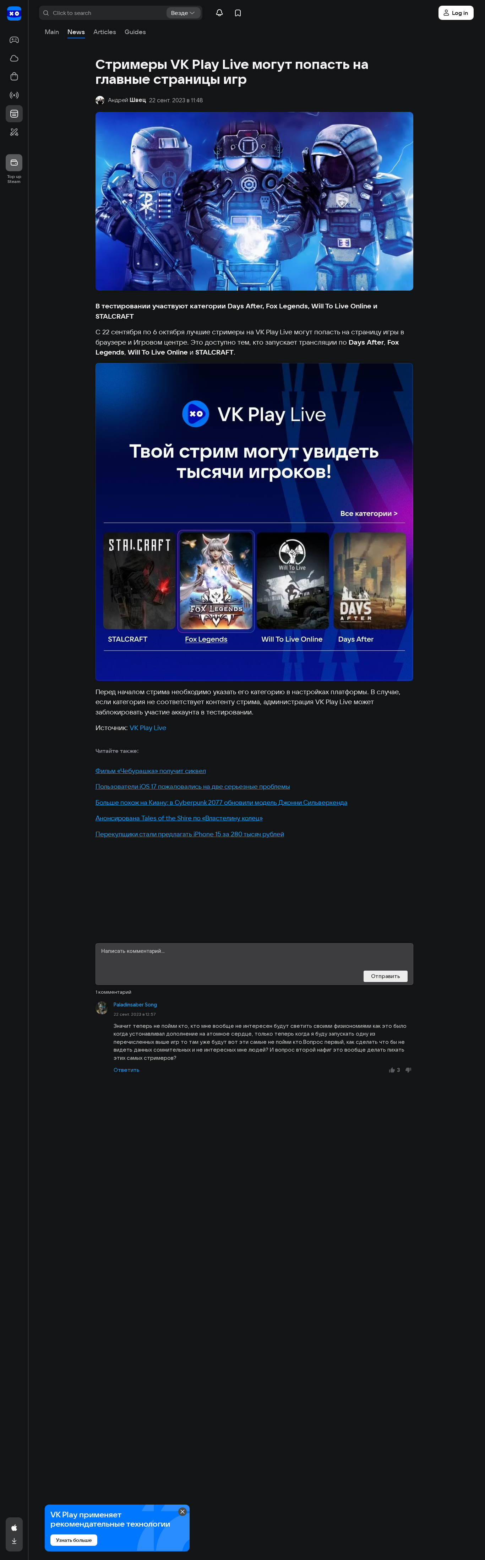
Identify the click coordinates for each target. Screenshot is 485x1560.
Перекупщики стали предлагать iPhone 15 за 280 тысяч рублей (190, 834)
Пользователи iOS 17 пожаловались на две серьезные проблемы (193, 786)
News (76, 32)
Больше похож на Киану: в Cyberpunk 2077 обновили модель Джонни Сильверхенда (222, 802)
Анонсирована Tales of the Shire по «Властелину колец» (179, 818)
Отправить (385, 976)
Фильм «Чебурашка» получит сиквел (151, 771)
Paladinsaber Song (135, 1005)
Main (52, 32)
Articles (104, 32)
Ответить (127, 1070)
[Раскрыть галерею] (254, 522)
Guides (135, 32)
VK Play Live (148, 727)
